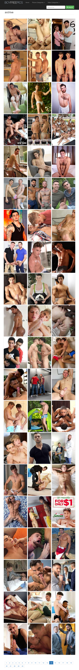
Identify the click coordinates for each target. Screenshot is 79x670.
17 (63, 663)
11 (39, 663)
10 (35, 663)
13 (47, 663)
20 (7, 666)
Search (70, 7)
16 (59, 663)
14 (51, 663)
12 (43, 663)
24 (22, 666)
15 (55, 663)
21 (10, 666)
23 (18, 666)
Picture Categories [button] (38, 2)
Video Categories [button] (53, 2)
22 (14, 666)
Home (27, 2)
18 (67, 663)
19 (71, 663)
